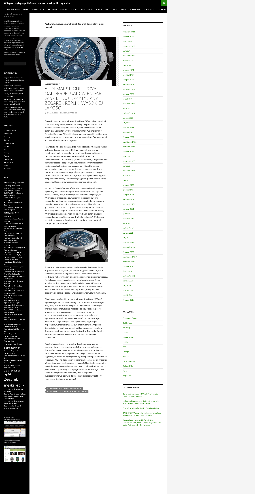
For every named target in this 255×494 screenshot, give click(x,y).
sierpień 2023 (128, 94)
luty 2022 (127, 180)
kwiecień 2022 (129, 170)
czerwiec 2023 (129, 103)
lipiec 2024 (127, 41)
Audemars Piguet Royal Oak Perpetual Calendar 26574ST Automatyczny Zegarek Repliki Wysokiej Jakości (74, 98)
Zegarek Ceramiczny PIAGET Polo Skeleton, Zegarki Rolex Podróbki (141, 395)
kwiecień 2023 (129, 113)
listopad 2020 (128, 252)
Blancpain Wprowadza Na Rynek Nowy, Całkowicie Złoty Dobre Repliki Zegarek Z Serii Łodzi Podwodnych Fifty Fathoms (142, 422)
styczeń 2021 (128, 242)
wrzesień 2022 (129, 147)
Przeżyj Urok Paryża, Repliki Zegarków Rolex (141, 408)
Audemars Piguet (38, 9)
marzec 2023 (128, 118)
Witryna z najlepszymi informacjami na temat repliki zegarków (37, 3)
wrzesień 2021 (129, 204)
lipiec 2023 (127, 99)
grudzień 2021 (129, 190)
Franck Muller (87, 9)
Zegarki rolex (8, 33)
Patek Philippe (135, 9)
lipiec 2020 (127, 271)
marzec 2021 (128, 233)
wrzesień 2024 (129, 32)
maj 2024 (126, 51)
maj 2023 (126, 108)
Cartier (74, 9)
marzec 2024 (128, 60)
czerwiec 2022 (129, 161)
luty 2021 (127, 237)
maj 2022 (126, 166)
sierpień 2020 (128, 266)
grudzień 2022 (129, 132)
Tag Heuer (162, 9)
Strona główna (13, 9)
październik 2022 (130, 142)
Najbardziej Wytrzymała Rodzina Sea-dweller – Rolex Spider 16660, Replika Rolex (142, 402)
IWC (106, 9)
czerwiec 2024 (129, 46)
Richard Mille (149, 9)
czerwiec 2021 (129, 218)
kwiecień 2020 (129, 276)
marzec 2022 (128, 175)
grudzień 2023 (129, 75)
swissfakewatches (69, 113)
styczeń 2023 (128, 127)
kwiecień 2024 (129, 56)
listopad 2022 (128, 137)
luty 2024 (127, 65)
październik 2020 (130, 257)
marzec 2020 (128, 281)
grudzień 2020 (129, 247)
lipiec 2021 (127, 214)
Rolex (25, 9)
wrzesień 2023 (129, 89)
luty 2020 (127, 285)
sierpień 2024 (128, 36)
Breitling (64, 9)
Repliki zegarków (10, 21)
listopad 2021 (128, 194)
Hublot (99, 9)
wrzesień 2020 (129, 261)
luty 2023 (127, 123)
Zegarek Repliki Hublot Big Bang (15, 394)
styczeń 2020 (128, 290)
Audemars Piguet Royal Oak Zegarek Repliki (64, 388)
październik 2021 (130, 199)
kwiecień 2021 (129, 228)
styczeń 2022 (128, 185)
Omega (114, 9)
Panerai (123, 9)
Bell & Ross (52, 9)
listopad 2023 (128, 79)
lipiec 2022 (127, 156)
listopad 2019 (128, 300)
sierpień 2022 (128, 151)
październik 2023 (130, 84)
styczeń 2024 (128, 70)
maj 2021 (126, 223)
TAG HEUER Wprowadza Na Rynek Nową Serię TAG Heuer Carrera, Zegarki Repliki (142, 414)
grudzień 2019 (129, 295)
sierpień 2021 (128, 209)
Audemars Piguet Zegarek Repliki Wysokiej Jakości (67, 392)
